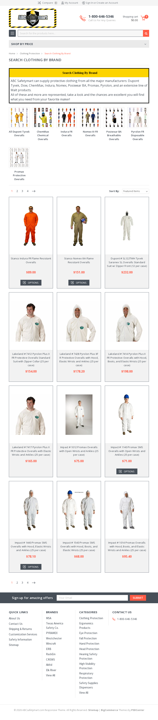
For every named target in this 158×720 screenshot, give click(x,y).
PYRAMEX (52, 633)
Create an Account (107, 2)
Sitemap (14, 645)
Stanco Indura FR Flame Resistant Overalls (31, 260)
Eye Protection (88, 633)
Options (33, 282)
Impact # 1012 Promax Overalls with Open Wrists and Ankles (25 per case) (78, 450)
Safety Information (20, 639)
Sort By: (114, 191)
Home (12, 53)
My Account (71, 2)
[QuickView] (28, 226)
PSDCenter (137, 710)
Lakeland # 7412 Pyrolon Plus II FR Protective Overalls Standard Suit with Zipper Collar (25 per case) (31, 359)
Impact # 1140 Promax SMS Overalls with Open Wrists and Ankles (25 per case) (126, 450)
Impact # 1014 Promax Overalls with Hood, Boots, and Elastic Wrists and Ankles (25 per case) (127, 546)
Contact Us (16, 624)
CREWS (50, 659)
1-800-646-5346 (102, 18)
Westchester (54, 638)
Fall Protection (88, 638)
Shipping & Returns (20, 629)
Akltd (49, 665)
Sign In (89, 2)
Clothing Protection (30, 53)
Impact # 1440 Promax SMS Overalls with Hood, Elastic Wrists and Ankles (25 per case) (31, 546)
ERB (48, 649)
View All (50, 675)
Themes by (122, 710)
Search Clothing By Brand (58, 53)
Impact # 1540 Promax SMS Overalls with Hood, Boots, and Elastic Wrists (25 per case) (79, 546)
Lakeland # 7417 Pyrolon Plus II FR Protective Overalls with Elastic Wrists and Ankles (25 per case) (31, 450)
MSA (48, 618)
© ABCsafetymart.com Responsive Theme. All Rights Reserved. (56, 710)
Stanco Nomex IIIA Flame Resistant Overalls (79, 260)
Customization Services (23, 634)
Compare (49, 2)
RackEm (50, 654)
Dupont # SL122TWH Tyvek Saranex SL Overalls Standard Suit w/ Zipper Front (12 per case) (127, 262)
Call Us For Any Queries (102, 20)
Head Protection (89, 649)
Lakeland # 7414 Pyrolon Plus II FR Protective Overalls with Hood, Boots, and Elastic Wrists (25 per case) (127, 359)
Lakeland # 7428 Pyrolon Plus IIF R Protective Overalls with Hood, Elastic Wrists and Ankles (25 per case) (78, 359)
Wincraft (51, 643)
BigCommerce (109, 710)
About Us (14, 618)
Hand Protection (89, 643)
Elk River (51, 670)
